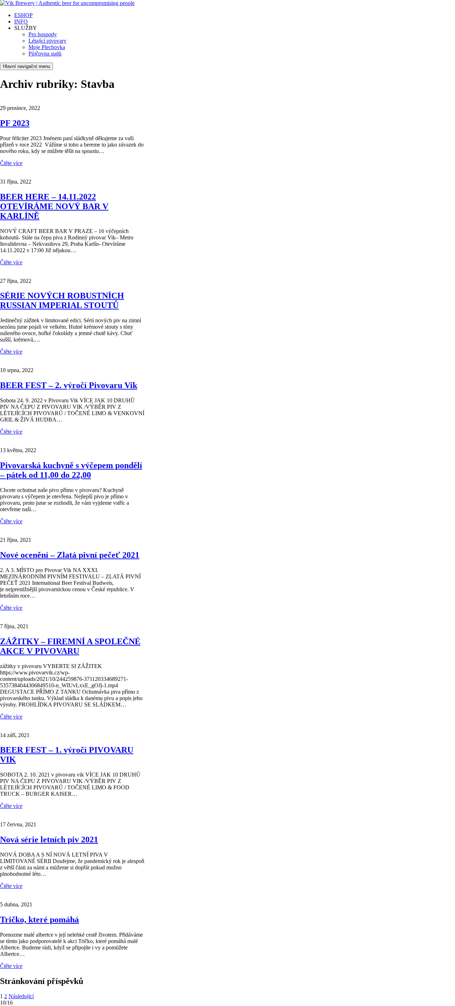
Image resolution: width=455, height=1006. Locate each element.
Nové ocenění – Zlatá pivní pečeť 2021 (69, 555)
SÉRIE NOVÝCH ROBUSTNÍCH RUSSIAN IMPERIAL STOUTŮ (62, 300)
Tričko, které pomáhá (39, 919)
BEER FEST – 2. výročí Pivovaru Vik (68, 385)
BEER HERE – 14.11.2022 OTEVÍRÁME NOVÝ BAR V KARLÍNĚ (54, 206)
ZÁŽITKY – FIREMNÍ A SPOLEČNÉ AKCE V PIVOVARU (70, 646)
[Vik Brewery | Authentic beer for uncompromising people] (67, 3)
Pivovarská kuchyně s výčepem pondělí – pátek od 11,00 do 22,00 (71, 470)
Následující (21, 996)
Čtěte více (11, 163)
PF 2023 (15, 123)
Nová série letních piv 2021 (49, 839)
